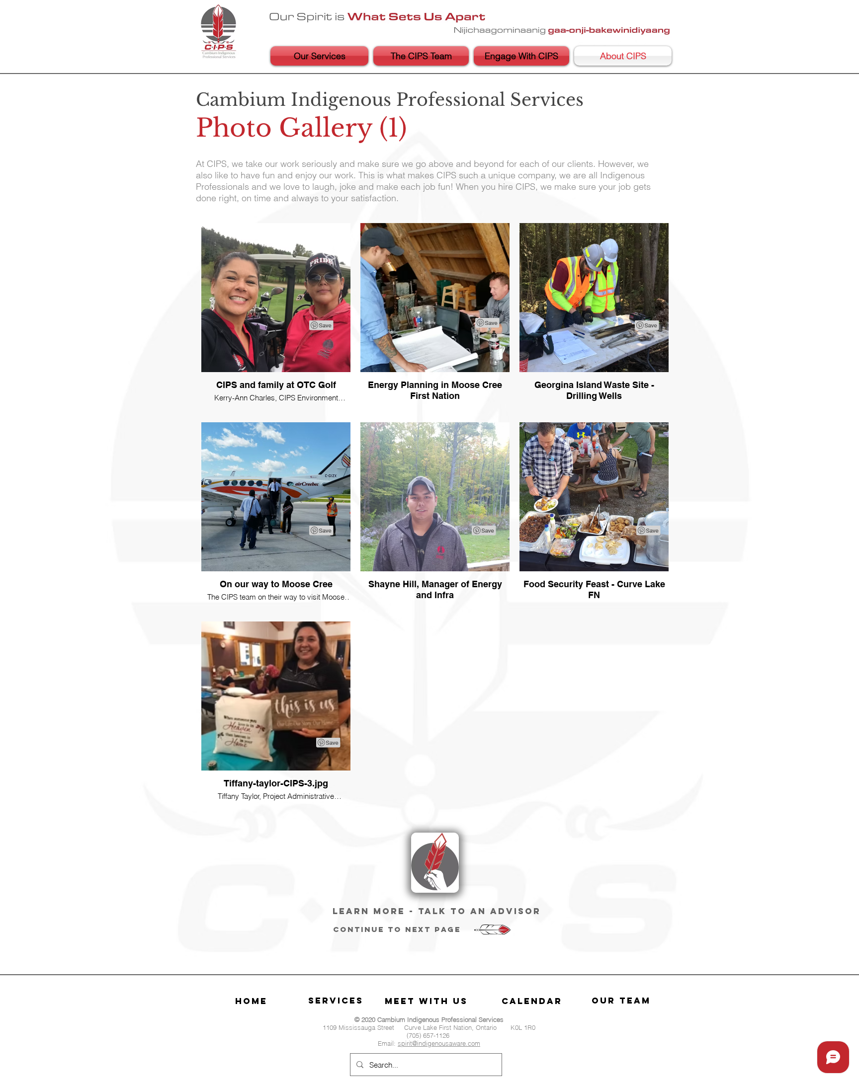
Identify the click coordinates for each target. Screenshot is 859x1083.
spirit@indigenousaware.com (439, 1043)
